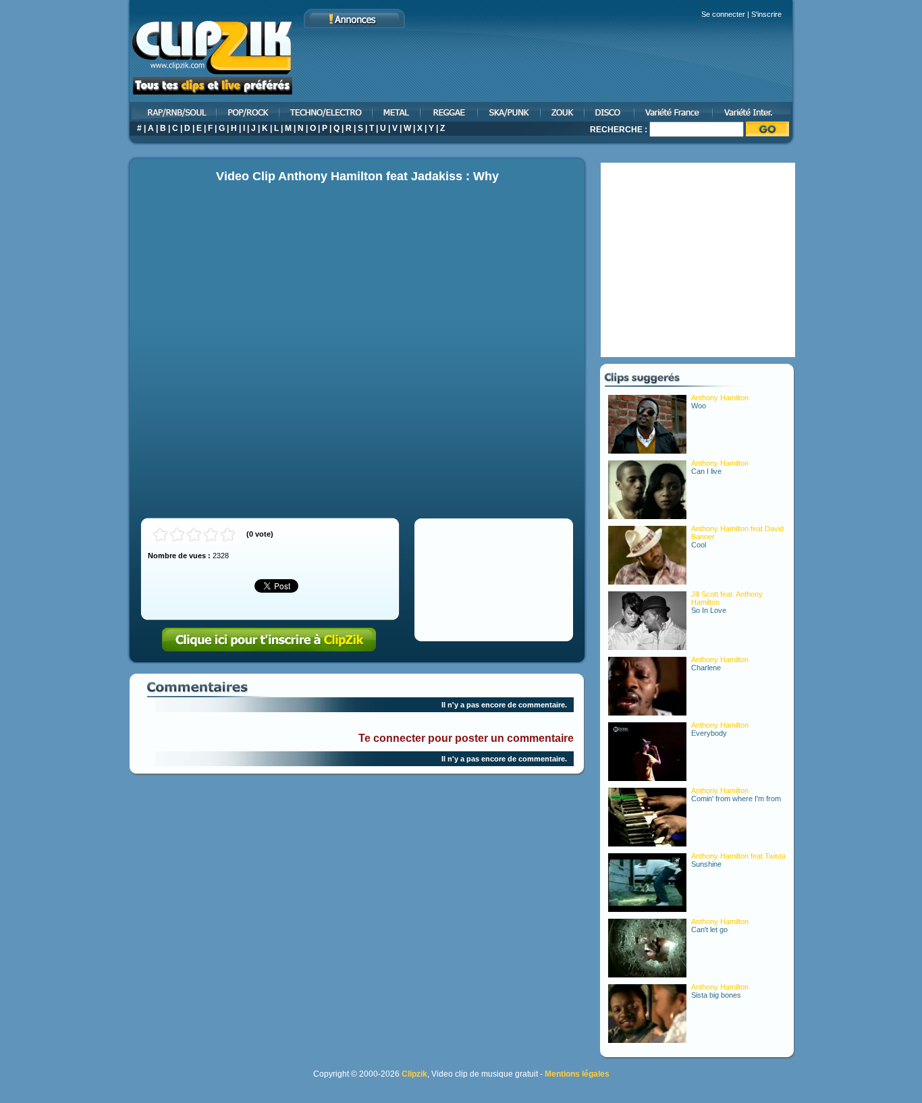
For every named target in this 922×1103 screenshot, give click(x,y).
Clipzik (414, 1074)
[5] (227, 535)
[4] (210, 535)
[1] (160, 535)
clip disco (610, 112)
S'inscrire (766, 14)
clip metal (397, 112)
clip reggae (450, 112)
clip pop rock (248, 112)
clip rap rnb (172, 112)
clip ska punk (510, 112)
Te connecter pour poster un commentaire (466, 738)
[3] (194, 535)
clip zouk (563, 112)
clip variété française (674, 112)
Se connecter (723, 14)
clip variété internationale (754, 112)
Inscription (269, 640)
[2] (177, 535)
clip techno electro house (326, 112)
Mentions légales (577, 1074)
